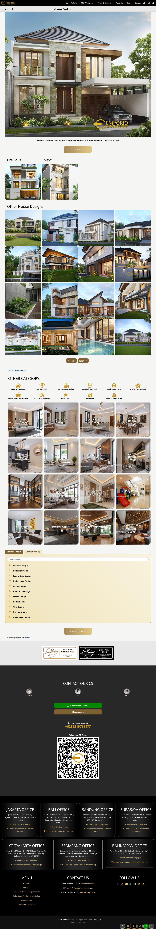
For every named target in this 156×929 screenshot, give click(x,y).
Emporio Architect (68, 919)
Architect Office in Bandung (97, 824)
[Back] (7, 9)
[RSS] (143, 884)
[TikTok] (131, 884)
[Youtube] (126, 884)
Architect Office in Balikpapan (129, 858)
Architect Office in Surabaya (136, 824)
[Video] (134, 926)
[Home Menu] (67, 3)
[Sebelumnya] (122, 926)
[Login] (144, 3)
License (27, 638)
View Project (78, 150)
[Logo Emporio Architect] (8, 3)
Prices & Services (105, 3)
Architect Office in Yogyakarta (26, 860)
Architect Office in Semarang (78, 860)
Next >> (83, 360)
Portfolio (74, 3)
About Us (119, 3)
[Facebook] (118, 884)
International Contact (79, 705)
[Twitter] (139, 885)
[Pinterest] (135, 884)
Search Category (33, 552)
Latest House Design (17, 371)
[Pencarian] (128, 926)
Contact (137, 3)
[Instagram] (122, 884)
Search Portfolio (14, 552)
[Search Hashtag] (12, 9)
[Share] (140, 926)
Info (129, 3)
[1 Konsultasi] (145, 926)
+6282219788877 (78, 726)
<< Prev (71, 360)
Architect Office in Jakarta (20, 824)
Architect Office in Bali (59, 827)
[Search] (153, 3)
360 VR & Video (87, 3)
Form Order (78, 712)
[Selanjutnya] (151, 926)
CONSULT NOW (78, 631)
